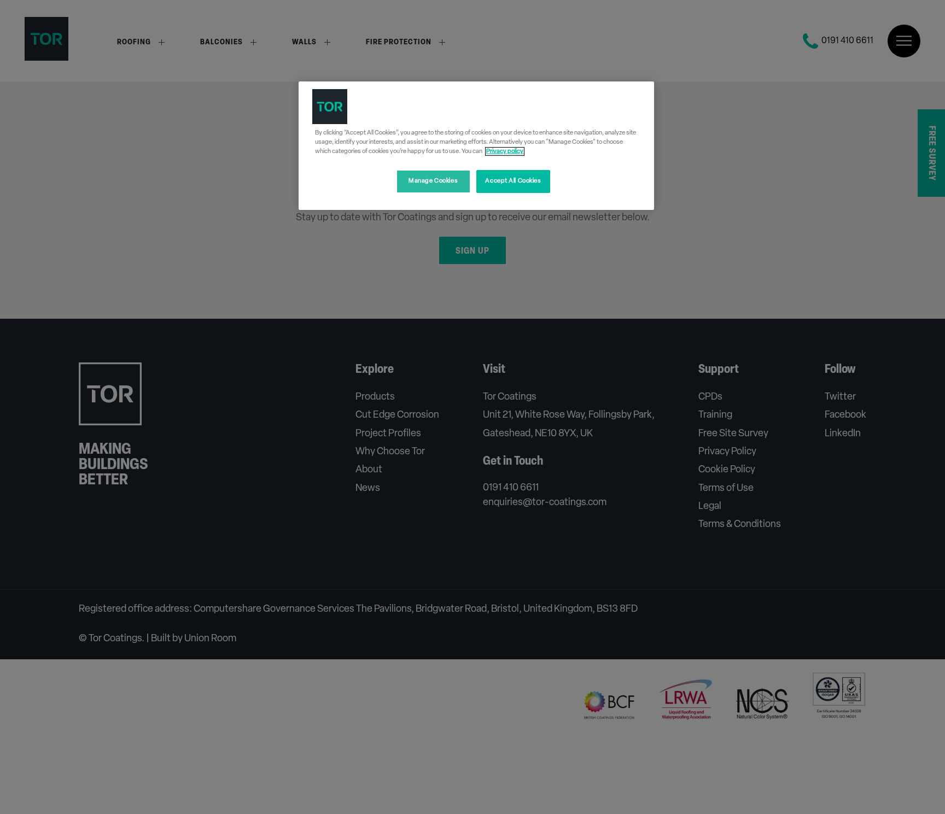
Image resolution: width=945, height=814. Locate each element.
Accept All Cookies (513, 181)
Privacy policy (504, 151)
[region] (476, 145)
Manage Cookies (433, 181)
